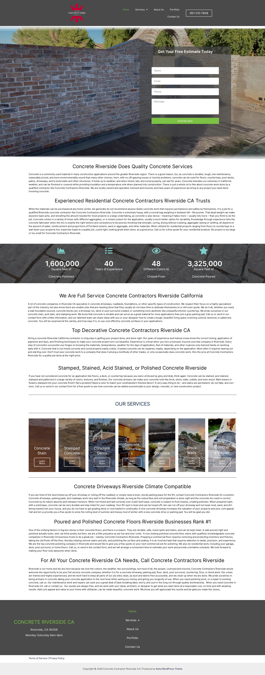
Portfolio (174, 9)
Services (140, 9)
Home (126, 9)
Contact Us (173, 16)
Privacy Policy (56, 658)
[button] (199, 13)
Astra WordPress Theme (169, 668)
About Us (159, 9)
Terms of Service (38, 658)
